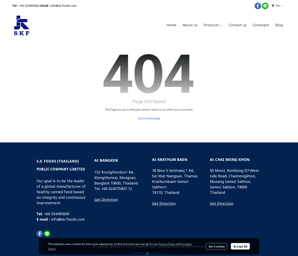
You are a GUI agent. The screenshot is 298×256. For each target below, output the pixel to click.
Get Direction (106, 200)
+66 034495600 (29, 6)
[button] (277, 6)
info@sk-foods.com (63, 6)
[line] (265, 6)
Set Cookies (217, 246)
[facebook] (258, 6)
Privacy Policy (167, 244)
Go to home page (149, 118)
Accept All (240, 246)
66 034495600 (57, 214)
